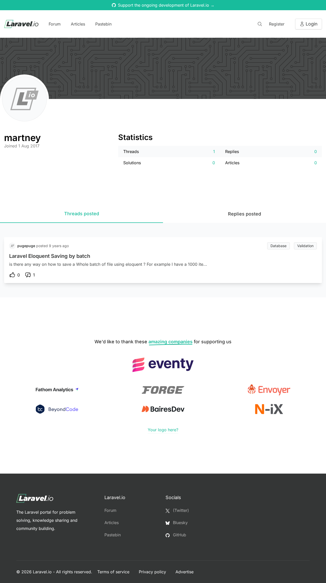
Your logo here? (163, 429)
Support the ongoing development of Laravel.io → (166, 5)
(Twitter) (180, 510)
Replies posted (244, 214)
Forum (55, 24)
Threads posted (81, 213)
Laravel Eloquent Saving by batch (49, 256)
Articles (78, 24)
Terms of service (114, 571)
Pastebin (103, 24)
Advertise (184, 571)
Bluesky (180, 522)
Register (276, 24)
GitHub (179, 534)
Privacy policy (153, 571)
